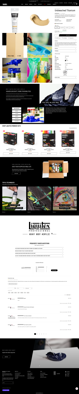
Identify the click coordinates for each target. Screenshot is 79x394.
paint (18, 292)
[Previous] (28, 1)
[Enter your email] (13, 383)
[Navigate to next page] (46, 334)
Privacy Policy (42, 375)
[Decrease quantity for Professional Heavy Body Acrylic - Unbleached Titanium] (55, 35)
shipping (22, 292)
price (25, 292)
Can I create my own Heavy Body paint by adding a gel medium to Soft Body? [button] (28, 248)
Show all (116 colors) (59, 23)
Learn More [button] (58, 373)
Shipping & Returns (30, 374)
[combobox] (20, 288)
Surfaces (30, 4)
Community (54, 4)
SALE (44, 4)
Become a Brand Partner (31, 378)
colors (9, 292)
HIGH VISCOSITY (16, 108)
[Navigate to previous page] (33, 334)
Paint (22, 4)
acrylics (28, 292)
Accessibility (16, 377)
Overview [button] (56, 40)
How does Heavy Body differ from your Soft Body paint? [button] (25, 253)
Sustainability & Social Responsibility (19, 375)
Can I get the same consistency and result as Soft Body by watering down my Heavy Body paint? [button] (32, 255)
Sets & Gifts (40, 4)
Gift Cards (16, 378)
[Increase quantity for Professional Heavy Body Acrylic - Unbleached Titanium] (58, 35)
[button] (39, 393)
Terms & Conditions (42, 373)
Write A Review (54, 270)
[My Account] (73, 4)
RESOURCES (49, 4)
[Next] (51, 1)
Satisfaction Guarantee (43, 377)
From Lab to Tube (17, 374)
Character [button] (56, 48)
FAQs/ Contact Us (30, 373)
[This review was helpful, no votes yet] (68, 303)
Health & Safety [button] (57, 77)
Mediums (26, 4)
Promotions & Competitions (44, 374)
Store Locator (29, 375)
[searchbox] (11, 288)
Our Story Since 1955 (17, 373)
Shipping (56, 32)
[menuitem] (22, 4)
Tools (35, 4)
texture (16, 292)
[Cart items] (76, 4)
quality (12, 292)
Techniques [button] (56, 50)
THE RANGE (16, 113)
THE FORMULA (16, 118)
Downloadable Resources (31, 377)
